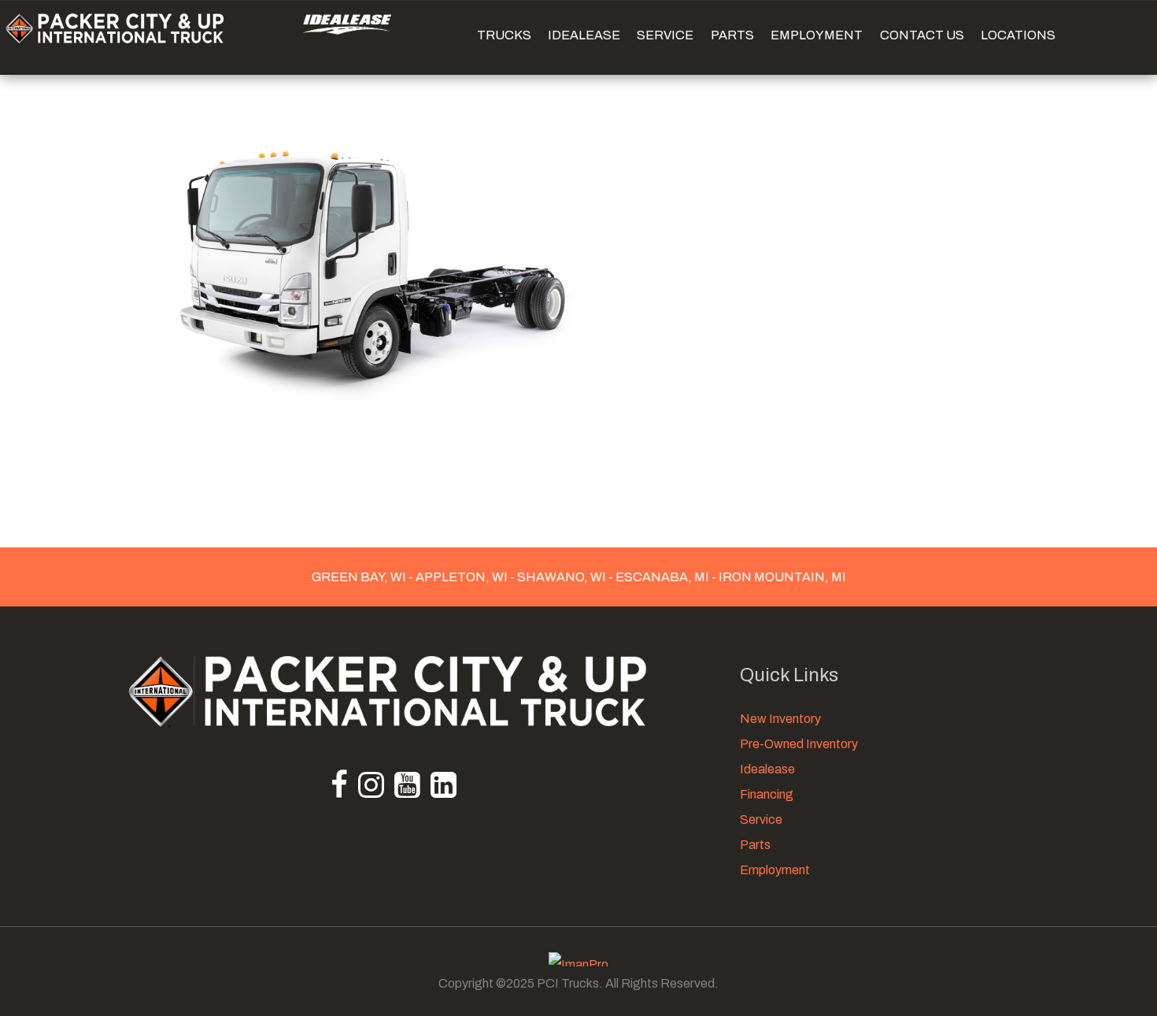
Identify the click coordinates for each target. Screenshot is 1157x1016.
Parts (755, 844)
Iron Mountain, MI (781, 577)
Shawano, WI (561, 577)
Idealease (767, 769)
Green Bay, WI (360, 577)
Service (761, 819)
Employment (775, 870)
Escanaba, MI (662, 577)
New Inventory (780, 718)
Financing (766, 794)
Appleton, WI (461, 577)
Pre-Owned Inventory (799, 744)
